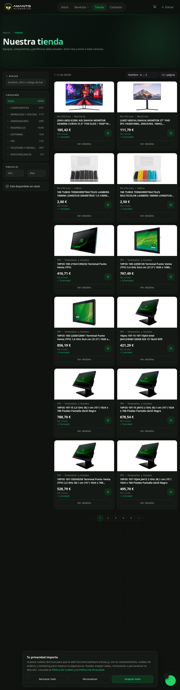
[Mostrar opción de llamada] (166, 676)
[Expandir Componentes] (8, 108)
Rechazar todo (47, 679)
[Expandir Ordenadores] (8, 121)
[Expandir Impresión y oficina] (8, 114)
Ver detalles (84, 144)
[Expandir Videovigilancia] (8, 154)
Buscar (13, 76)
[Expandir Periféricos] (8, 128)
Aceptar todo (133, 679)
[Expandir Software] (8, 134)
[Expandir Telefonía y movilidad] (8, 148)
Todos (26, 101)
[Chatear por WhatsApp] (170, 680)
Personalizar (90, 679)
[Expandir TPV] (8, 141)
